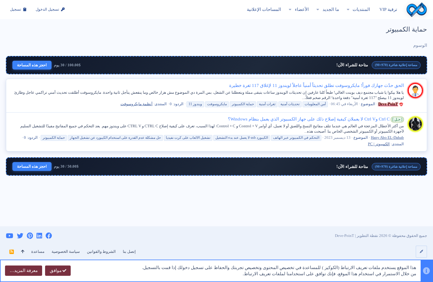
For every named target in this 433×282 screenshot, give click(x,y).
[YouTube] (9, 235)
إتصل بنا (129, 251)
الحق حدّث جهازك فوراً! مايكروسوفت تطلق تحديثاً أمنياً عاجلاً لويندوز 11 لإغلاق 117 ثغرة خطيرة (316, 85)
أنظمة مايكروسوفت (136, 104)
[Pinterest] (30, 235)
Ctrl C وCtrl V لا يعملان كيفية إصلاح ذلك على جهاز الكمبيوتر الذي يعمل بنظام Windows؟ (315, 119)
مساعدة (37, 251)
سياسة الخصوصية (66, 251)
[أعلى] (22, 251)
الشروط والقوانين (101, 251)
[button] (348, 10)
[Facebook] (49, 235)
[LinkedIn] (39, 235)
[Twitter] (20, 235)
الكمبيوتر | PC (379, 144)
